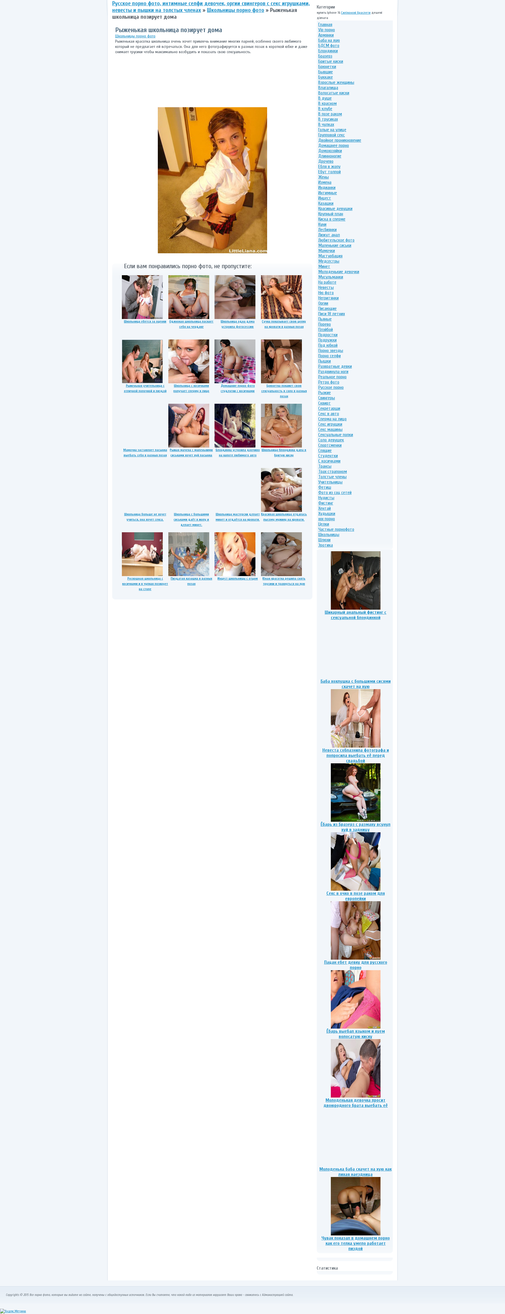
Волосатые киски (333, 93)
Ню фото (326, 292)
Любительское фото (336, 240)
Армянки (326, 35)
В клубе (325, 108)
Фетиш (324, 487)
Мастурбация (330, 256)
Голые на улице (332, 129)
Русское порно (331, 387)
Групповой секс (331, 135)
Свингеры (326, 398)
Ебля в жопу (329, 166)
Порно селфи (329, 355)
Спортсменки (330, 445)
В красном (327, 103)
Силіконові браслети (356, 13)
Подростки (328, 334)
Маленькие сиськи (334, 245)
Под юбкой (328, 345)
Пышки (324, 361)
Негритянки (328, 298)
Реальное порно (332, 376)
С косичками (329, 461)
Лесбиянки (327, 229)
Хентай (324, 508)
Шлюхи (324, 539)
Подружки (327, 340)
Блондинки (328, 50)
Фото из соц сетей (335, 492)
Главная (325, 24)
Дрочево (325, 161)
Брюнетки (327, 66)
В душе (325, 98)
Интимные (327, 192)
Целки (323, 524)
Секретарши (329, 408)
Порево (324, 324)
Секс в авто (328, 413)
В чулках (326, 124)
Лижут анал (329, 235)
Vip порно (326, 29)
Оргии (323, 303)
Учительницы (330, 482)
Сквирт (324, 403)
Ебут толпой (329, 171)
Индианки (326, 187)
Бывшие (325, 71)
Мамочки (326, 250)
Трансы (324, 466)
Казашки (325, 203)
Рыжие (324, 392)
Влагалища (328, 87)
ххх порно (326, 518)
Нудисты (326, 497)
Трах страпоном (332, 471)
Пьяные (325, 319)
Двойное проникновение (339, 140)
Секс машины (330, 429)
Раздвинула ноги (333, 371)
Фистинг (325, 503)
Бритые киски (330, 61)
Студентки (328, 455)
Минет (324, 266)
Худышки (326, 513)
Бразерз (325, 56)
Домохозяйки (330, 150)
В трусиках (328, 119)
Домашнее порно (333, 145)
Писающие (327, 308)
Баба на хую (329, 40)
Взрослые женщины (336, 82)
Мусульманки (330, 277)
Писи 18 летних (331, 313)
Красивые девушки (335, 208)
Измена (324, 182)
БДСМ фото (328, 45)
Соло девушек (331, 440)
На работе (327, 282)
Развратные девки (335, 366)
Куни (322, 224)
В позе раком (330, 114)
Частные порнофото (336, 529)
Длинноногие (329, 156)
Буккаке (325, 77)
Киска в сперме (331, 219)
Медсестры (328, 261)
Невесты (326, 287)
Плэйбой (325, 329)
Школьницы (328, 534)
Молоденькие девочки (338, 271)
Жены (323, 177)
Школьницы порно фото (135, 36)
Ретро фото (328, 382)
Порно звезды (330, 350)
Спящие (325, 450)
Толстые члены (332, 476)
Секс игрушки (330, 424)
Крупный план (330, 213)
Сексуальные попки (335, 434)
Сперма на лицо (332, 419)
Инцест (324, 198)
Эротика (325, 545)
